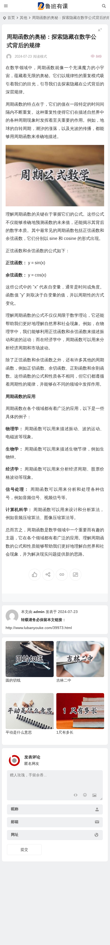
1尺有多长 (64, 732)
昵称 (14, 809)
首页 (11, 17)
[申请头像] (97, 759)
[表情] (84, 795)
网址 (14, 834)
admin (39, 612)
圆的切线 (13, 680)
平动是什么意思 (19, 732)
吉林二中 (63, 680)
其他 (23, 17)
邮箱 (14, 822)
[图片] (94, 795)
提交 (24, 849)
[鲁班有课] (55, 6)
